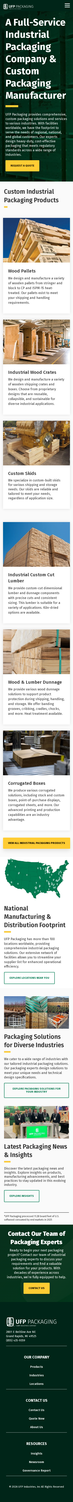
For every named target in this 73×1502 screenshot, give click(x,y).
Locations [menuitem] (37, 1384)
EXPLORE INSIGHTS (22, 1195)
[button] (67, 5)
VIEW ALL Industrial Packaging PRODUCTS (36, 843)
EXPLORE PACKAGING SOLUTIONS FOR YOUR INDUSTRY (37, 1090)
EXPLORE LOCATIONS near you (29, 977)
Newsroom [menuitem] (36, 1462)
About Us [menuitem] (36, 1427)
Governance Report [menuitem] (36, 1470)
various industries (22, 123)
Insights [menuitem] (36, 1453)
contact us (37, 1288)
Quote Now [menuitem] (36, 1418)
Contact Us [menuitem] (36, 1410)
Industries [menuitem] (36, 1375)
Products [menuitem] (36, 1367)
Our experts (48, 137)
